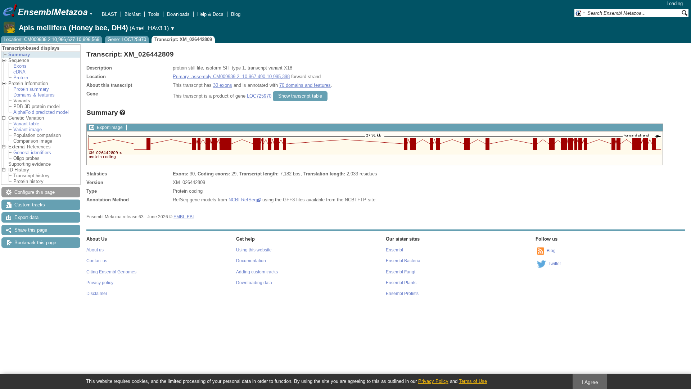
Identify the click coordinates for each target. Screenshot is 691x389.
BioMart (133, 14)
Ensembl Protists (402, 293)
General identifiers (32, 152)
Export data (26, 217)
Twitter (554, 263)
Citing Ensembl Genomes (111, 272)
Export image (110, 127)
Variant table (26, 123)
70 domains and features (305, 85)
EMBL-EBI (183, 217)
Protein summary (31, 89)
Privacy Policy (433, 381)
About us (95, 250)
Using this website (254, 250)
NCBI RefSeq (243, 199)
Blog (235, 14)
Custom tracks (29, 204)
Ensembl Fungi (400, 272)
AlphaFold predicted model (41, 112)
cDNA (19, 72)
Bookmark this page (35, 242)
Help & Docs (210, 14)
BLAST (109, 14)
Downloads (178, 14)
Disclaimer (96, 293)
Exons (20, 66)
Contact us (96, 261)
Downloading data (254, 283)
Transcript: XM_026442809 (183, 39)
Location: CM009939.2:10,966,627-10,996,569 (51, 39)
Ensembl (394, 250)
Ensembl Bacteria (403, 261)
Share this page (30, 230)
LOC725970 (259, 96)
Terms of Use (473, 381)
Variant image (27, 129)
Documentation (251, 261)
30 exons (222, 85)
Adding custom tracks (257, 272)
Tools (153, 14)
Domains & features (34, 95)
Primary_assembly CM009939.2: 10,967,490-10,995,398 (231, 76)
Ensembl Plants (401, 283)
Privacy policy (99, 283)
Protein (20, 77)
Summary (19, 54)
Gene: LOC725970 (127, 39)
